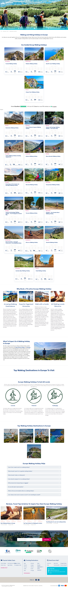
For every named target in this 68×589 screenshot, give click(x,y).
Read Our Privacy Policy (34, 543)
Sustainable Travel (25, 585)
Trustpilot (1, 109)
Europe (38, 565)
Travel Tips (24, 521)
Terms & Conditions (31, 585)
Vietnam (32, 566)
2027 (15, 66)
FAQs (48, 565)
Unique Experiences (3, 521)
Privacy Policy (36, 585)
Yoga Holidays (10, 565)
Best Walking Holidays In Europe (8, 523)
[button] (34, 467)
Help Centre (43, 4)
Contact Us (49, 563)
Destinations (17, 4)
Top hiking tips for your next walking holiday (56, 522)
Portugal (32, 570)
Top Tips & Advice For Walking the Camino (32, 523)
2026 (11, 66)
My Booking (65, 1)
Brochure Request (63, 565)
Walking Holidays (17, 563)
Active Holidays (3, 563)
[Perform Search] (57, 4)
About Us (59, 1)
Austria (19, 347)
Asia (38, 563)
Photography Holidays (18, 565)
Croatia (32, 568)
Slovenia (25, 565)
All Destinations (27, 573)
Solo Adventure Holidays (12, 563)
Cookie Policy (40, 585)
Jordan (25, 568)
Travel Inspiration (8, 521)
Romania (28, 347)
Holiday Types (26, 4)
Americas (39, 570)
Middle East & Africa (39, 567)
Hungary (23, 347)
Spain (16, 347)
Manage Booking (63, 563)
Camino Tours (3, 565)
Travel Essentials (56, 565)
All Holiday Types (4, 567)
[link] (10, 312)
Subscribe (46, 539)
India (25, 570)
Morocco (25, 566)
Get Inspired (37, 4)
